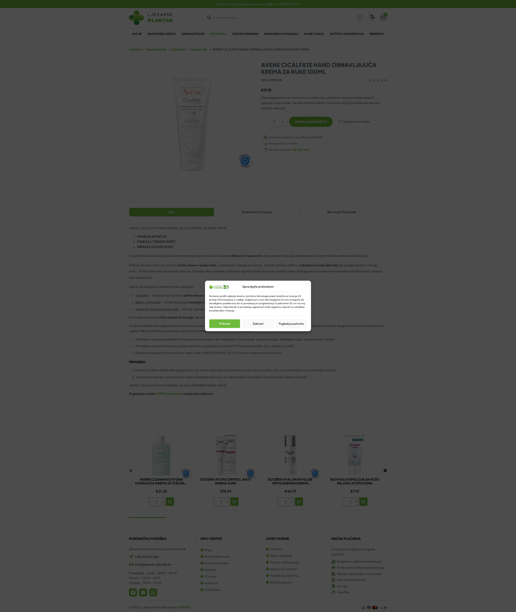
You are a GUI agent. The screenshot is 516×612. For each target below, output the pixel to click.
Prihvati (224, 324)
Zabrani (258, 324)
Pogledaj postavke (291, 324)
